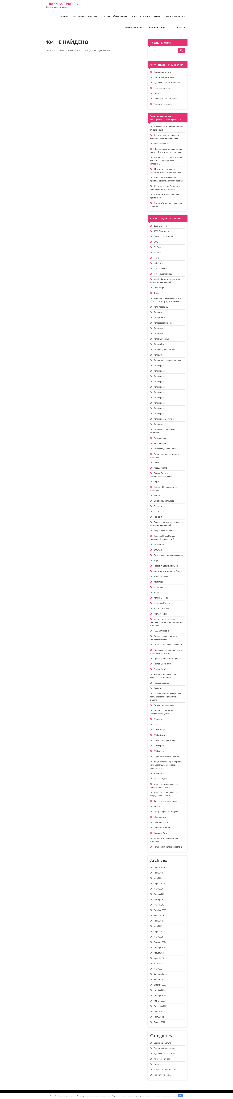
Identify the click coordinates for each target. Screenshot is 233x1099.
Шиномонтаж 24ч (161, 822)
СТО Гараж (159, 746)
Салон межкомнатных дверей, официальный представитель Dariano (165, 697)
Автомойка (159, 344)
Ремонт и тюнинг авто (160, 27)
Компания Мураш (162, 603)
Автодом (158, 312)
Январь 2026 (160, 894)
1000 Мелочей (160, 226)
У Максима (159, 773)
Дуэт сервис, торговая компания (168, 555)
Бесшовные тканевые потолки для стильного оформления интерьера (166, 161)
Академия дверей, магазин (166, 449)
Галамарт (158, 506)
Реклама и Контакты (163, 664)
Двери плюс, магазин (163, 531)
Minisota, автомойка (163, 274)
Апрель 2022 (159, 1022)
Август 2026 (159, 867)
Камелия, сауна (161, 577)
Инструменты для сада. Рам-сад (168, 571)
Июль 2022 (159, 1017)
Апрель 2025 (159, 931)
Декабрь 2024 (160, 942)
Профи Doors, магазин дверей (167, 658)
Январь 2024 (160, 979)
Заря (156, 561)
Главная (64, 16)
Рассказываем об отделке (85, 16)
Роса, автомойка (161, 683)
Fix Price (158, 247)
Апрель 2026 (159, 883)
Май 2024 (158, 963)
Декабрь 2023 (160, 985)
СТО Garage (159, 730)
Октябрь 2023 (160, 995)
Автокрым (158, 328)
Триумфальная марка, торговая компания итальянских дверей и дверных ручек (166, 765)
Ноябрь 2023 (160, 990)
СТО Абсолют (160, 735)
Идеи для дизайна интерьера (146, 16)
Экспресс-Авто (160, 833)
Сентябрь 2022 (160, 1006)
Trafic (156, 293)
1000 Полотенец (161, 231)
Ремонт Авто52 (161, 669)
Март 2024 (158, 969)
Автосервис (159, 366)
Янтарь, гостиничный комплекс (168, 847)
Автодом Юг (159, 318)
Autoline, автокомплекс (164, 237)
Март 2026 (158, 889)
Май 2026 (158, 878)
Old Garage (159, 288)
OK (180, 1096)
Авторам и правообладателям (167, 360)
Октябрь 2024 (160, 947)
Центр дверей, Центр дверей (167, 812)
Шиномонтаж (160, 817)
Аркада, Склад (160, 468)
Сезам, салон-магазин (164, 705)
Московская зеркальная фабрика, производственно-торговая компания (166, 622)
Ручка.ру (158, 688)
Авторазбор (159, 355)
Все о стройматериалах (115, 16)
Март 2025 (158, 937)
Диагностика (159, 544)
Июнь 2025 (159, 921)
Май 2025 (158, 926)
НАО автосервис (161, 631)
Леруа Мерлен (160, 614)
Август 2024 (159, 953)
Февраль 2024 (160, 974)
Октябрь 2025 (160, 910)
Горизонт (158, 517)
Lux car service (160, 269)
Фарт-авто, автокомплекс (165, 801)
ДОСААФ (158, 550)
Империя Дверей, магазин (166, 566)
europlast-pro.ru (62, 3)
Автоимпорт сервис (163, 323)
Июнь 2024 (159, 958)
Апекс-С (157, 463)
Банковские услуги (134, 27)
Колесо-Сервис (161, 598)
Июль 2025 (159, 915)
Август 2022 (159, 1011)
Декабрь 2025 (160, 899)
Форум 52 (158, 806)
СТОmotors (159, 751)
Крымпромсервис (162, 609)
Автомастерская (161, 339)
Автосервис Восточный (164, 419)
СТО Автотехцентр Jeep (164, 740)
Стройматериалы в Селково (166, 756)
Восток (157, 496)
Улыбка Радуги (160, 779)
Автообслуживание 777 (164, 350)
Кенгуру (157, 593)
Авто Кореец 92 (161, 307)
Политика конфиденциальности (168, 645)
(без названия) (161, 144)
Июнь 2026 (159, 873)
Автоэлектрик (160, 438)
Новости (180, 27)
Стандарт (158, 719)
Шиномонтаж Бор (162, 828)
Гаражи (157, 512)
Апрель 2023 (159, 1001)
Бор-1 (156, 482)
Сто (155, 724)
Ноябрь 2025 (160, 905)
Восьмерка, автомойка (164, 501)
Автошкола (159, 424)
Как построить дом (175, 16)
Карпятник (158, 582)
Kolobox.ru (158, 263)
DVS (156, 242)
